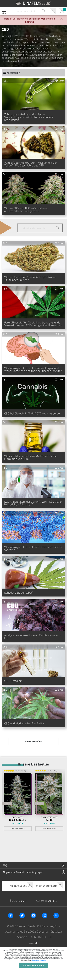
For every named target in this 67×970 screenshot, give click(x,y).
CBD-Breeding (13, 680)
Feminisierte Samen (49, 817)
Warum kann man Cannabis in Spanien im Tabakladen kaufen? (29, 278)
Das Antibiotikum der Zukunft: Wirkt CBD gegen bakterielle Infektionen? (33, 503)
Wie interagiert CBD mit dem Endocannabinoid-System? (33, 548)
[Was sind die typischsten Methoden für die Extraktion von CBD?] (33, 436)
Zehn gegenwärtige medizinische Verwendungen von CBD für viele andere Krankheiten (28, 117)
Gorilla (49, 820)
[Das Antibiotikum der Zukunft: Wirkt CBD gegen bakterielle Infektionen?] (33, 481)
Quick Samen (17, 817)
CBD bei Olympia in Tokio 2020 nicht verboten (32, 413)
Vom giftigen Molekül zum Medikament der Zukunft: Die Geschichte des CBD (30, 164)
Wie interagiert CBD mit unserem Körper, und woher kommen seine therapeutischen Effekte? (33, 369)
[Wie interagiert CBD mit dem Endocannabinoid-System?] (33, 527)
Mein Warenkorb (61, 11)
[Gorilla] (48, 793)
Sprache (15, 900)
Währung (41, 900)
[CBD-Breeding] (33, 660)
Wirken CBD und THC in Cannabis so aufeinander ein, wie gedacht (26, 209)
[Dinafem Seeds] (33, 3)
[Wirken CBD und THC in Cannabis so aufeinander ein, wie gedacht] (33, 188)
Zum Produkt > (18, 829)
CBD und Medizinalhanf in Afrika (24, 723)
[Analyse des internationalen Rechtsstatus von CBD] (33, 615)
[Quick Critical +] (17, 793)
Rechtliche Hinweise (39, 960)
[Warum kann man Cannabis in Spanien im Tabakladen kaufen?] (33, 257)
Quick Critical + (17, 820)
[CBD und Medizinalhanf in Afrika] (33, 703)
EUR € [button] (51, 900)
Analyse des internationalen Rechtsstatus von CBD (32, 636)
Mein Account (53, 11)
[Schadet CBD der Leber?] (33, 572)
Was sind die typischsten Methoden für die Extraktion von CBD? (30, 457)
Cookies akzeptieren (33, 965)
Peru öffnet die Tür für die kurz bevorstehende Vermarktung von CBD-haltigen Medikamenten (33, 324)
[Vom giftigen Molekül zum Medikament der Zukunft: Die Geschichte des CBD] (33, 142)
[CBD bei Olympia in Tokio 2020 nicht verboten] (33, 393)
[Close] (61, 19)
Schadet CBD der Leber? (19, 592)
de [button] (22, 900)
